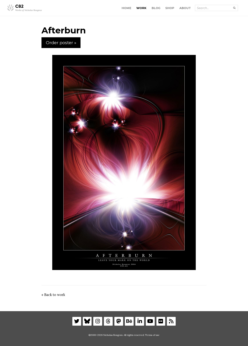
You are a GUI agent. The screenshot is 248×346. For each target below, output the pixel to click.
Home (126, 8)
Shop (169, 8)
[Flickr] (160, 321)
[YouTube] (150, 321)
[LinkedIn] (139, 321)
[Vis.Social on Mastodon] (118, 321)
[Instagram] (97, 321)
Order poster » (61, 42)
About (185, 8)
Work (141, 8)
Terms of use (152, 335)
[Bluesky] (87, 321)
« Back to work (53, 295)
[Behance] (129, 321)
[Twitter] (76, 321)
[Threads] (108, 321)
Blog (156, 8)
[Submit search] (234, 8)
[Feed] (171, 321)
